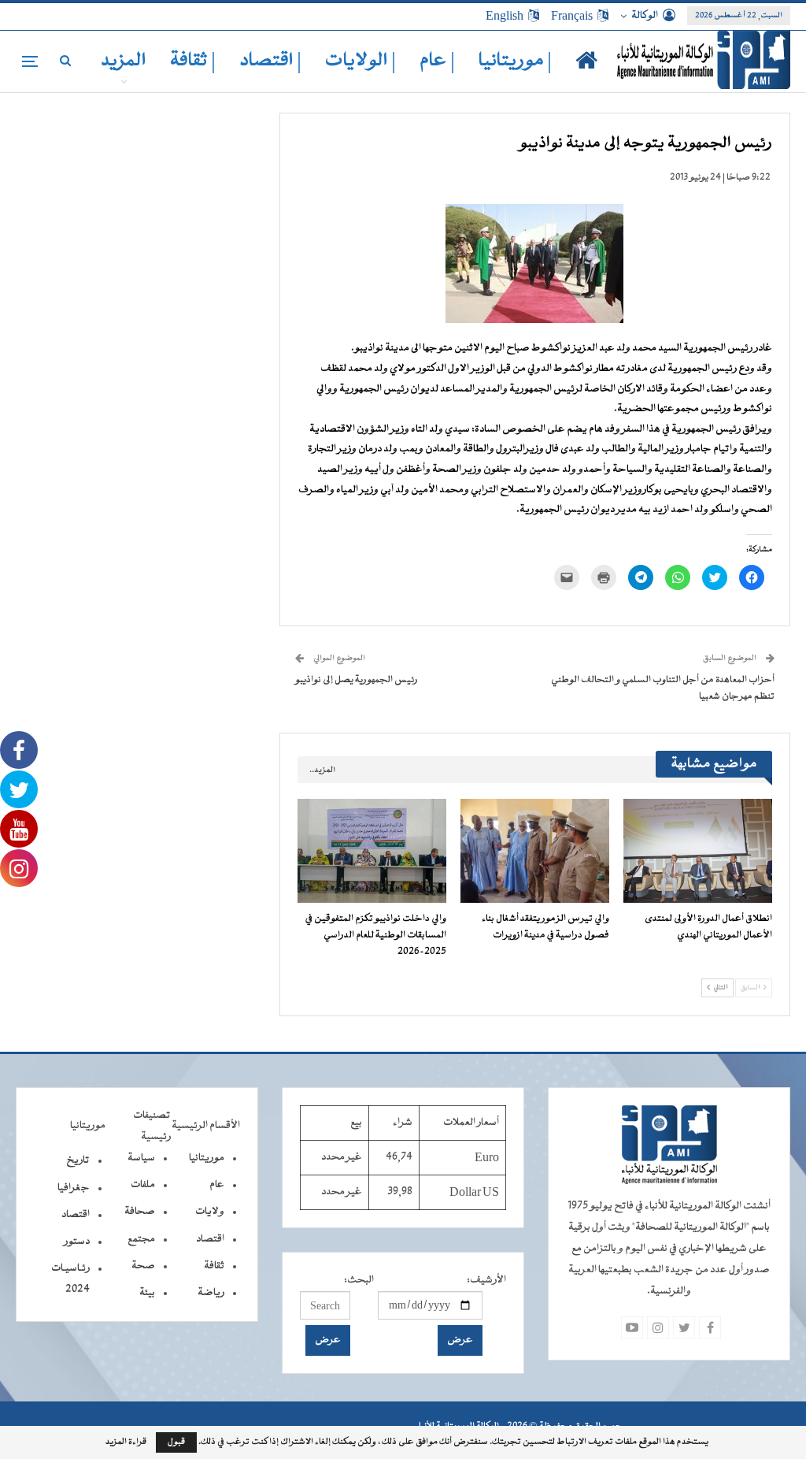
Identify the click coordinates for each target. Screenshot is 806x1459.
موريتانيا (206, 1158)
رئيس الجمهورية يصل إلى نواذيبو (356, 680)
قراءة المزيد (125, 1442)
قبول (176, 1442)
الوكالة (644, 15)
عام (216, 1185)
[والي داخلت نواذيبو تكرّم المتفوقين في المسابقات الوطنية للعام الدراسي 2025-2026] (372, 851)
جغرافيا (73, 1188)
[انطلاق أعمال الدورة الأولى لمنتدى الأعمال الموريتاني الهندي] (697, 851)
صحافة (139, 1211)
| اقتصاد (270, 61)
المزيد (123, 61)
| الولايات (360, 61)
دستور (77, 1241)
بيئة (147, 1292)
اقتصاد (210, 1239)
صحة (143, 1266)
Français (572, 15)
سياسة (141, 1158)
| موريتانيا (515, 61)
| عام (437, 61)
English (504, 15)
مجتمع (141, 1239)
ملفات (143, 1185)
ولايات (209, 1211)
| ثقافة (193, 61)
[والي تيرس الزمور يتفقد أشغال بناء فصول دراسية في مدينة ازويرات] (534, 851)
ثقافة (214, 1266)
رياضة (211, 1292)
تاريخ (78, 1160)
